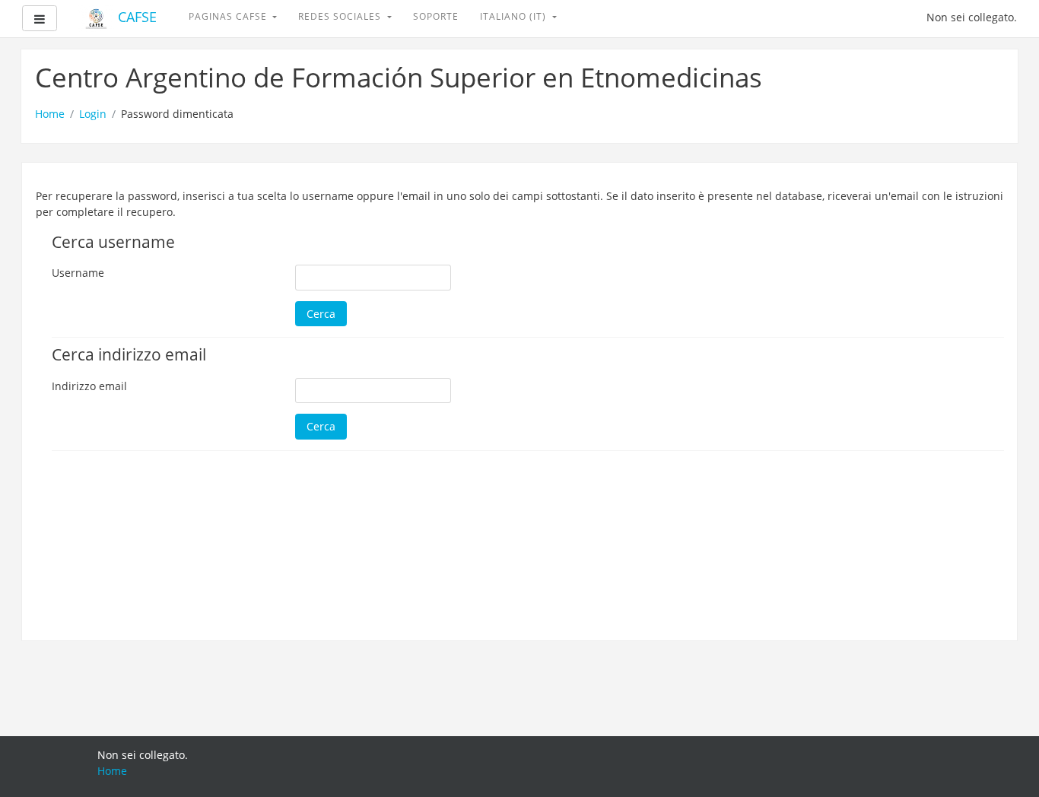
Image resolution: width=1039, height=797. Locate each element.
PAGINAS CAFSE (229, 16)
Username (78, 272)
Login (92, 113)
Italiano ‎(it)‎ (514, 16)
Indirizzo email (89, 386)
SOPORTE (436, 16)
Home (50, 113)
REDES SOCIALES (341, 16)
